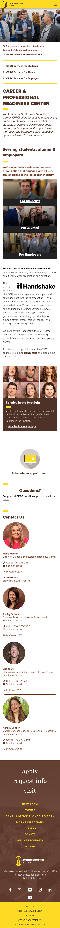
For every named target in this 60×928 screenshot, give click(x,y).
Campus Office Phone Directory (30, 816)
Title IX (30, 906)
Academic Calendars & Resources (20, 50)
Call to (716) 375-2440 (18, 739)
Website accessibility (30, 920)
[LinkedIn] (49, 890)
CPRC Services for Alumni (21, 72)
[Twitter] (20, 890)
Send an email (14, 565)
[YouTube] (30, 898)
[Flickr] (30, 890)
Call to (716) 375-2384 (18, 562)
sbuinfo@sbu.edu (31, 878)
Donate (30, 834)
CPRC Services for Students (22, 65)
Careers (30, 828)
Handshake (30, 352)
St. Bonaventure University (16, 46)
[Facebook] (10, 890)
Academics (38, 46)
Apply (30, 770)
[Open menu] (55, 4)
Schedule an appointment (30, 473)
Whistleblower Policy (30, 911)
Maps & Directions (30, 822)
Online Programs (30, 840)
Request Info (30, 780)
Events (30, 810)
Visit (30, 790)
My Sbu (30, 846)
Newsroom (30, 804)
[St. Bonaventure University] (13, 4)
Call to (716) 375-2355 (18, 626)
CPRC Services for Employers (23, 78)
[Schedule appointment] (30, 458)
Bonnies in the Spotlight (22, 426)
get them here (38, 874)
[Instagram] (40, 890)
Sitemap (30, 915)
